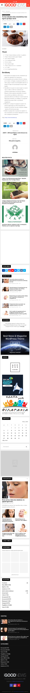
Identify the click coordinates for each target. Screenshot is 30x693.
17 (18, 433)
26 (26, 435)
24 (18, 435)
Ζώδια (3, 595)
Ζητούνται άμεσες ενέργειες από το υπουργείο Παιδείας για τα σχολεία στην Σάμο (14, 225)
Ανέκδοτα (4, 589)
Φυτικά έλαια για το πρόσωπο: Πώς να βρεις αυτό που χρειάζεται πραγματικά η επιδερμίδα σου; (18, 297)
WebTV (3, 587)
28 (7, 438)
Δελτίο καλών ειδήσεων (8, 591)
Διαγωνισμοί (5, 593)
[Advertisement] (15, 247)
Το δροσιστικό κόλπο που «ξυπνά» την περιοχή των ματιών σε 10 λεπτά (17, 304)
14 (7, 433)
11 (22, 430)
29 (11, 438)
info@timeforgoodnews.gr (17, 681)
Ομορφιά (4, 603)
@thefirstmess (15, 574)
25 (22, 435)
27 (4, 438)
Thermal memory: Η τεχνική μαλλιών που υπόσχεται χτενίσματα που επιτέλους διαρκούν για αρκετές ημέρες (18, 289)
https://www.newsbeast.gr (11, 117)
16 (15, 433)
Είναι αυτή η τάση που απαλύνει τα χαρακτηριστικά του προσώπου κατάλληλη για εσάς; (18, 281)
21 (7, 435)
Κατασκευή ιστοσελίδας (19, 691)
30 (15, 438)
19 (26, 433)
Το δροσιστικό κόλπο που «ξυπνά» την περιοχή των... (8, 534)
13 (4, 433)
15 (11, 433)
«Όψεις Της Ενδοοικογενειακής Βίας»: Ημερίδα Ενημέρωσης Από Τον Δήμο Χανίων (14, 179)
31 (18, 438)
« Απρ (3, 440)
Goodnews (4, 582)
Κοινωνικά (4, 599)
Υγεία (3, 607)
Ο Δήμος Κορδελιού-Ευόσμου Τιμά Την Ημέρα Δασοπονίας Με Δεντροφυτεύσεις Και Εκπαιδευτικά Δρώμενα (13, 202)
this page (22, 326)
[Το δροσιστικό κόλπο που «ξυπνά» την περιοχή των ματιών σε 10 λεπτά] (5, 305)
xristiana (5, 20)
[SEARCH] (26, 446)
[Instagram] (15, 685)
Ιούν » (6, 440)
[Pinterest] (18, 685)
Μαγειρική (8, 14)
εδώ (23, 413)
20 (4, 435)
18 (22, 433)
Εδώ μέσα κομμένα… (15, 141)
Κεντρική (3, 14)
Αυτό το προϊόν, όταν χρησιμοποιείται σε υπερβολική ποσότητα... (21, 534)
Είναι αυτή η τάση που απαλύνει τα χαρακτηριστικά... (13, 500)
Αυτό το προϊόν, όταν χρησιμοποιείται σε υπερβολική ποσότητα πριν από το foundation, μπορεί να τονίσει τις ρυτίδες (18, 313)
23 (15, 435)
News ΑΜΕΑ (4, 584)
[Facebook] (11, 685)
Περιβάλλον (5, 605)
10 (18, 430)
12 (26, 430)
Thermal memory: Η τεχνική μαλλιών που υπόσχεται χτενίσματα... (8, 520)
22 (11, 435)
